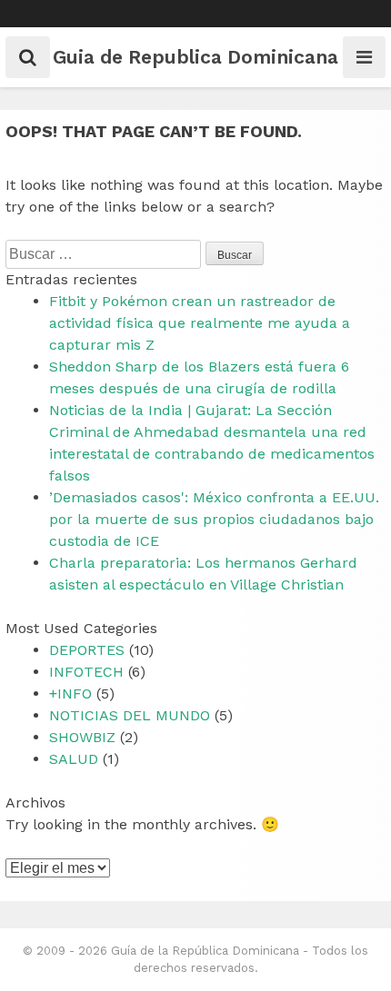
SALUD (73, 759)
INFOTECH (86, 671)
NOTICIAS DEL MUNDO (129, 715)
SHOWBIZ (82, 737)
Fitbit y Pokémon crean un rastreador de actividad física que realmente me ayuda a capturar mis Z (199, 322)
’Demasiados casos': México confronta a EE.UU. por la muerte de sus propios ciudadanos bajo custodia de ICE (214, 519)
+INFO (70, 693)
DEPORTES (87, 650)
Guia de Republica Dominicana (195, 56)
